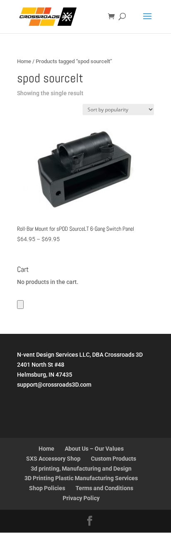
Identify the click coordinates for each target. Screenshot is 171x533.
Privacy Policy (81, 498)
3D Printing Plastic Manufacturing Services (81, 478)
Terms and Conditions (104, 488)
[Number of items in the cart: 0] (20, 304)
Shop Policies (47, 488)
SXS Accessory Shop (53, 458)
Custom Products (113, 458)
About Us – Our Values (94, 448)
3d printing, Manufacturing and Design (81, 468)
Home (24, 61)
